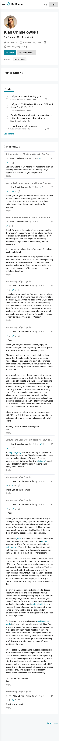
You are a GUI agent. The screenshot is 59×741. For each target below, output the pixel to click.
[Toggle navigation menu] (3, 4)
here (19, 538)
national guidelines (39, 604)
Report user (52, 723)
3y (30, 221)
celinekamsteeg (17, 99)
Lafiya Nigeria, (14, 452)
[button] (7, 158)
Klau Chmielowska (18, 121)
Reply (8, 176)
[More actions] (52, 99)
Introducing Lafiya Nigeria (24, 126)
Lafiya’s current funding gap (25, 96)
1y (30, 158)
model (44, 541)
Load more (9, 134)
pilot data (41, 461)
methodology (11, 547)
